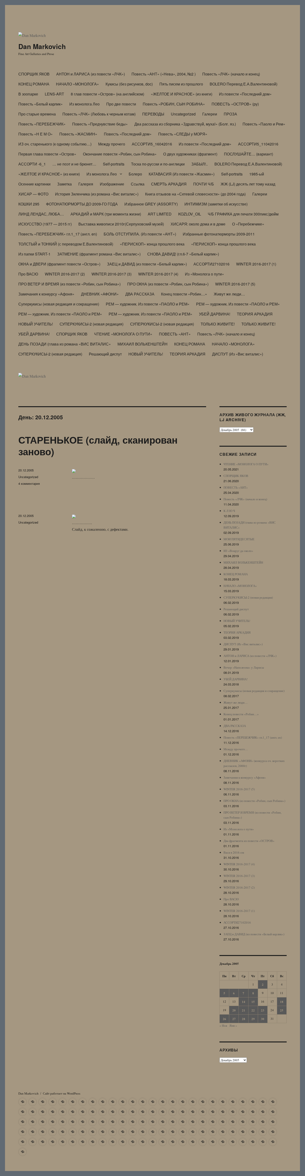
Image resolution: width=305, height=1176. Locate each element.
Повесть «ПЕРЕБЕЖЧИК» (42, 124)
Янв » (233, 1025)
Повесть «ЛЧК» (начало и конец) (231, 74)
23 (262, 1010)
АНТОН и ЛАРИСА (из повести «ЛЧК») (90, 74)
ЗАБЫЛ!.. (199, 164)
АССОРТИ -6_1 (32, 164)
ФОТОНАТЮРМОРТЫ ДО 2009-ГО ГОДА (82, 204)
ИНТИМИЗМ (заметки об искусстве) (216, 204)
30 (262, 1018)
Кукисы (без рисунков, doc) (129, 84)
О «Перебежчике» (248, 224)
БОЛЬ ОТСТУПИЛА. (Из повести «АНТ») (140, 234)
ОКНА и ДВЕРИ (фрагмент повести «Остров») (59, 264)
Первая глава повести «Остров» (47, 154)
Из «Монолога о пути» (204, 274)
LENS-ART (54, 94)
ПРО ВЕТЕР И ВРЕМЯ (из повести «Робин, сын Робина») (69, 284)
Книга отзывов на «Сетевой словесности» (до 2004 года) (195, 194)
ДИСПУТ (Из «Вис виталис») (237, 354)
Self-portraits (113, 164)
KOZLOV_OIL (189, 214)
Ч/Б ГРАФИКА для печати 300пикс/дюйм (243, 214)
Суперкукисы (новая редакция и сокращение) (58, 304)
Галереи (209, 114)
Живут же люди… (229, 294)
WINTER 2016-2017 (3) (112, 274)
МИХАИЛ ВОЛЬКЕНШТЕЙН (142, 344)
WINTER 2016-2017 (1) (256, 264)
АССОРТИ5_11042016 (258, 144)
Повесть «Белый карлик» (40, 104)
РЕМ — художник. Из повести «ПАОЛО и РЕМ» (147, 304)
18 (281, 1001)
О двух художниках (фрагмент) (190, 154)
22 (253, 1010)
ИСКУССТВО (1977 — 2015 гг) (45, 224)
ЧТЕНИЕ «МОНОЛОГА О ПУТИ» (123, 334)
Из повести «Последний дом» (245, 94)
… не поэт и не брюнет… (74, 164)
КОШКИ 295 (28, 204)
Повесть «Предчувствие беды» (100, 124)
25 (281, 1010)
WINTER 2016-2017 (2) (65, 274)
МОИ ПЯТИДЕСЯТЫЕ (239, 539)
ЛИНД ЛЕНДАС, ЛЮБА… (41, 214)
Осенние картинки (34, 184)
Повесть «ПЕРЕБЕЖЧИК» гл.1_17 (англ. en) (57, 234)
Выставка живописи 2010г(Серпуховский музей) (121, 224)
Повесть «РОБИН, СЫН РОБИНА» (174, 104)
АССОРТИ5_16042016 (152, 144)
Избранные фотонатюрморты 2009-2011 (219, 234)
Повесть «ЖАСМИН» (78, 134)
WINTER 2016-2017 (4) (158, 274)
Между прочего (111, 144)
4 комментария (29, 483)
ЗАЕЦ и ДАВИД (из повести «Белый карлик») (147, 264)
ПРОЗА (230, 114)
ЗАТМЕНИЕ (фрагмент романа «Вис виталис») (99, 254)
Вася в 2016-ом (234, 852)
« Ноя (223, 1025)
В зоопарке (28, 94)
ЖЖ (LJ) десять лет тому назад (248, 184)
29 (253, 1018)
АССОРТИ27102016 (211, 264)
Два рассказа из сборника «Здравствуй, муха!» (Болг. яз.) (185, 124)
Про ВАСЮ (28, 274)
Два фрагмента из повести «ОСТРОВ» (249, 841)
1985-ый (256, 174)
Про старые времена (37, 114)
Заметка (64, 184)
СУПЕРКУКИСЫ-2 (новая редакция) (91, 324)
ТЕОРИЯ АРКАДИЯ (255, 314)
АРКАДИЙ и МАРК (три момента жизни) (106, 214)
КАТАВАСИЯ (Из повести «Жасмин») (181, 174)
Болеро (135, 174)
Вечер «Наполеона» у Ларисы (244, 667)
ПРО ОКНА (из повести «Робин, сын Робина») (167, 284)
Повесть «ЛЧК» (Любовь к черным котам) (99, 114)
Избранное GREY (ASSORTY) (151, 204)
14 (243, 1001)
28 (243, 1018)
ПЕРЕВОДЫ (153, 114)
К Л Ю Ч (229, 511)
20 (234, 1010)
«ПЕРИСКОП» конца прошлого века (152, 244)
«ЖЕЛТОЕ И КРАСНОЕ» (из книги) (181, 94)
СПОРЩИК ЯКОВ (34, 74)
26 (224, 1018)
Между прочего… (236, 749)
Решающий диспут (105, 354)
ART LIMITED (160, 214)
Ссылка (137, 184)
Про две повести (121, 104)
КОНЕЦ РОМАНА (33, 84)
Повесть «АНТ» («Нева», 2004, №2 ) (164, 74)
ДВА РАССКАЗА (139, 294)
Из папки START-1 (34, 254)
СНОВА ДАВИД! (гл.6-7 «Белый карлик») (183, 254)
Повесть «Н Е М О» (35, 134)
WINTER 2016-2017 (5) (235, 284)
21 (243, 1010)
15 (253, 1001)
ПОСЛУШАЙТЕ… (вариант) (248, 154)
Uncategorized (183, 114)
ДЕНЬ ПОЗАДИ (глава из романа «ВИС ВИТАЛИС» (64, 344)
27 (234, 1018)
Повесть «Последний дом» (128, 134)
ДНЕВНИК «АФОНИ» (100, 294)
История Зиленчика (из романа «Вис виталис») (96, 194)
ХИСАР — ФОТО (33, 194)
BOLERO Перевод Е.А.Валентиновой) (243, 84)
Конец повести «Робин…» (184, 294)
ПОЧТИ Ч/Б (203, 184)
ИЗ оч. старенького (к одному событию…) (55, 144)
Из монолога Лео (84, 104)
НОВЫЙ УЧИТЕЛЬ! (35, 324)
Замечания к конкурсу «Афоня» (46, 294)
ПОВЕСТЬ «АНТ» (175, 334)
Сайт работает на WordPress (61, 1093)
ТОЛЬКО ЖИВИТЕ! (218, 324)
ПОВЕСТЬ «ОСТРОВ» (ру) (235, 104)
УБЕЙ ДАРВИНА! (214, 314)
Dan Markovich (42, 46)
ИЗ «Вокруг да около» (238, 551)
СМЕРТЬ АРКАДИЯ (169, 184)
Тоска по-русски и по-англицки (158, 164)
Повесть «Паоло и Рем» (264, 124)
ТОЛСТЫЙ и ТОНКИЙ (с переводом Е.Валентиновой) (65, 244)
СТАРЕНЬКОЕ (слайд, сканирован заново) (98, 445)
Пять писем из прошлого (181, 84)
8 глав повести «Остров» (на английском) (107, 94)
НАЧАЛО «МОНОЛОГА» (77, 84)
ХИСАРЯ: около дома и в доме (198, 224)
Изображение (112, 184)
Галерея (85, 184)
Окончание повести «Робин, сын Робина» (120, 154)
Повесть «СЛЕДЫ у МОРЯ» (182, 134)
